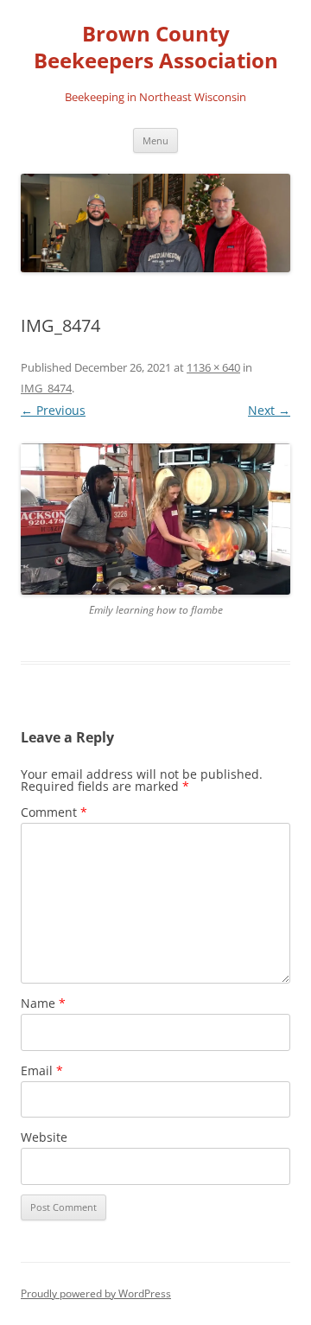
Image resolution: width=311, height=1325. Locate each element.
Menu (155, 140)
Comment (54, 812)
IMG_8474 (46, 388)
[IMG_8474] (155, 519)
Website (44, 1137)
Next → (269, 410)
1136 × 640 (213, 367)
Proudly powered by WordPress (96, 1293)
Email (42, 1070)
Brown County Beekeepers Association (156, 47)
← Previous (53, 410)
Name (43, 1003)
